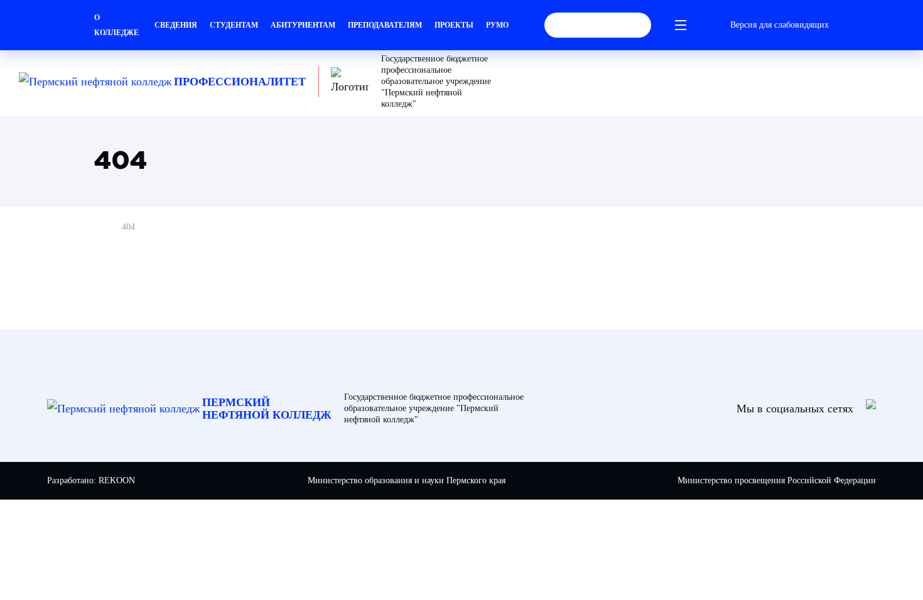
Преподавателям (385, 25)
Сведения (175, 25)
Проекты (454, 25)
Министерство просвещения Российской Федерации (776, 480)
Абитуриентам (303, 25)
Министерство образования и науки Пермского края (406, 480)
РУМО (497, 25)
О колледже (116, 25)
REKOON (117, 480)
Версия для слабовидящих (779, 24)
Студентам (234, 25)
